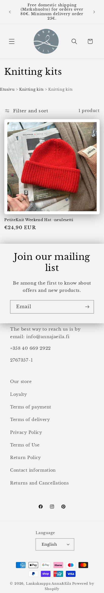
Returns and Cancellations (39, 482)
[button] (11, 41)
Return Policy (25, 457)
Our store (21, 381)
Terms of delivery (30, 419)
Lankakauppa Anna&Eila (48, 583)
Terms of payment (30, 406)
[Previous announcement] (9, 11)
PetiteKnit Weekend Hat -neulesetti (38, 220)
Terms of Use (24, 444)
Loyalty (18, 394)
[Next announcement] (94, 11)
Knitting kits (31, 89)
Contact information (33, 470)
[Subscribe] (87, 307)
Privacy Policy (26, 432)
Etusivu (7, 89)
